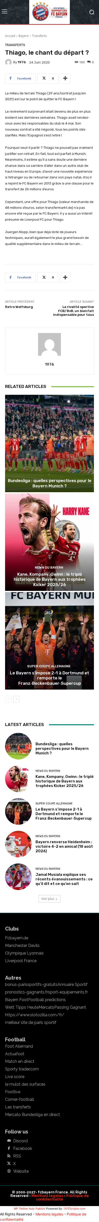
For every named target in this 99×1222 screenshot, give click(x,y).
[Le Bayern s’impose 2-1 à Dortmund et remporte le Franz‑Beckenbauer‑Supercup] (49, 641)
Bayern (24, 36)
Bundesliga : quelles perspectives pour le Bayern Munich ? (49, 483)
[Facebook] (9, 1148)
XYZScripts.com (75, 1208)
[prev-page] (8, 699)
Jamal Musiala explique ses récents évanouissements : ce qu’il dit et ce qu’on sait (64, 879)
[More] (65, 78)
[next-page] (16, 699)
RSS (17, 1156)
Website (21, 1171)
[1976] (9, 62)
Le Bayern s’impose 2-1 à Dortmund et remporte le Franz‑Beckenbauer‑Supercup (49, 678)
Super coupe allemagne (49, 666)
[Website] (9, 1171)
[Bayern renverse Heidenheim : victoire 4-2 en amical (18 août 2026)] (18, 844)
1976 (22, 62)
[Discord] (9, 1141)
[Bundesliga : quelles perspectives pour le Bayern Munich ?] (49, 443)
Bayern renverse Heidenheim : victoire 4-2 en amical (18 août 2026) (64, 846)
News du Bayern (49, 567)
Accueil (10, 36)
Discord (20, 1141)
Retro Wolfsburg (19, 307)
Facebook (22, 1149)
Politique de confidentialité (62, 1197)
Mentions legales (47, 1196)
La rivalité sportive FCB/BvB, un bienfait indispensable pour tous (73, 311)
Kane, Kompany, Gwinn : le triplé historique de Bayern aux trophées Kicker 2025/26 (50, 579)
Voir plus (47, 899)
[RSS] (9, 1156)
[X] (9, 1164)
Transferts (39, 36)
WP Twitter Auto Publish (29, 1208)
